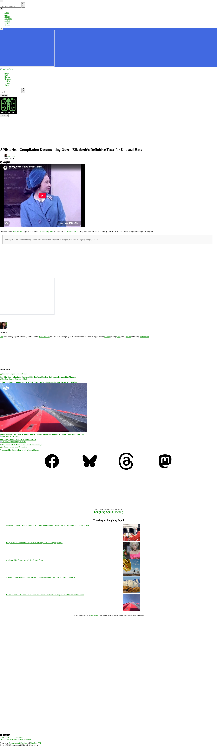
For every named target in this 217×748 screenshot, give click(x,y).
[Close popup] (1, 29)
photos (128, 337)
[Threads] (6, 163)
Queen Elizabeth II (72, 231)
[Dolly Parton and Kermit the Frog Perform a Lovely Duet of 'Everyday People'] (131, 558)
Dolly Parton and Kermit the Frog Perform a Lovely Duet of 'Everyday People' (34, 543)
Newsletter (8, 79)
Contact (7, 85)
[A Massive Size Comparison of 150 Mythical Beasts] (13, 447)
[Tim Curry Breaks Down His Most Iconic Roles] (9, 436)
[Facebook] (1, 163)
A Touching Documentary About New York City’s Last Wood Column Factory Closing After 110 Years (39, 382)
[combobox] (10, 92)
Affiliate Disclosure (25, 739)
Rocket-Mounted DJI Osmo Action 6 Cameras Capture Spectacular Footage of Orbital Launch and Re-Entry (42, 434)
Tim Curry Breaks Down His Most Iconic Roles (18, 440)
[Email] (9, 163)
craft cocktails (144, 337)
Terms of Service (18, 737)
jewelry (107, 337)
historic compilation (46, 231)
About (7, 73)
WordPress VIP (35, 743)
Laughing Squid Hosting (108, 512)
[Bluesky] (4, 163)
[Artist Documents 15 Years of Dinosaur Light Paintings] (13, 442)
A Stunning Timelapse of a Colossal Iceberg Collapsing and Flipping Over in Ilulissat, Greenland (40, 577)
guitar (118, 337)
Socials (7, 81)
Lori (1, 337)
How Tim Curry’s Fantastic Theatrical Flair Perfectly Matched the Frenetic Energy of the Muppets (38, 377)
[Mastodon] (165, 469)
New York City (44, 337)
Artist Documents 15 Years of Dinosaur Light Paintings (21, 445)
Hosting (7, 77)
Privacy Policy (5, 737)
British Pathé (17, 231)
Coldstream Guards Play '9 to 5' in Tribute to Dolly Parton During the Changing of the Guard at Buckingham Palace (47, 525)
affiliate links (94, 615)
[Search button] (23, 90)
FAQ (6, 75)
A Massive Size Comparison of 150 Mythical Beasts (19, 450)
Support (7, 83)
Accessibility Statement (8, 739)
